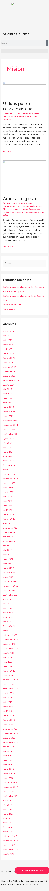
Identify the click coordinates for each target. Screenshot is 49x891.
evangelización (28, 206)
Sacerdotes (32, 116)
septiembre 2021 (11, 595)
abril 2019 (7, 711)
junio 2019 (7, 702)
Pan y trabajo (9, 309)
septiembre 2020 (11, 648)
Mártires (35, 113)
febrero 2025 (9, 411)
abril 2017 (7, 818)
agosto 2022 (9, 545)
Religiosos (23, 209)
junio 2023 (7, 501)
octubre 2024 (9, 429)
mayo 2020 (8, 666)
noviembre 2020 (10, 639)
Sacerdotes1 (8, 119)
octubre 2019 (9, 684)
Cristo (18, 206)
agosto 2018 (9, 746)
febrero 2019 (9, 720)
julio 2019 (7, 697)
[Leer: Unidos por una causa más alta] (24, 90)
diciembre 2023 (10, 474)
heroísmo (27, 113)
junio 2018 (7, 755)
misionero (21, 116)
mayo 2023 (8, 505)
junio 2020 (7, 662)
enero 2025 (8, 416)
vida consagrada (29, 212)
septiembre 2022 (11, 541)
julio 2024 (7, 443)
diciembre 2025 (10, 367)
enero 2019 (8, 724)
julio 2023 (7, 496)
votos (5, 215)
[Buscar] (47, 43)
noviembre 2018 (10, 733)
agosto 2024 (9, 438)
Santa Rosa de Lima (12, 304)
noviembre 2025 (10, 371)
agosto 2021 (9, 599)
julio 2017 (7, 805)
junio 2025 (7, 393)
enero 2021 (8, 630)
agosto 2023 (9, 492)
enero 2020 (8, 675)
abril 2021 (7, 617)
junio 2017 (7, 809)
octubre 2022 (9, 536)
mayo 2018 (8, 760)
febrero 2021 (9, 626)
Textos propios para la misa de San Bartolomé (23, 287)
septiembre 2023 (11, 487)
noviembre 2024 (10, 425)
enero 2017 (8, 831)
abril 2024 (7, 456)
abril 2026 (7, 349)
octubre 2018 (9, 738)
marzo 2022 (8, 568)
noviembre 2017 (10, 787)
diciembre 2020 (10, 635)
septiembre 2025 (11, 380)
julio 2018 (7, 751)
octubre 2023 (9, 483)
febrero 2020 (9, 671)
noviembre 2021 (10, 586)
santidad (7, 212)
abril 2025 (7, 402)
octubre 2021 (9, 590)
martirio (6, 116)
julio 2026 (7, 335)
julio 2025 (7, 389)
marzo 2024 (8, 460)
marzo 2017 (8, 822)
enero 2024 (8, 469)
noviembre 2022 (10, 532)
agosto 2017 (9, 800)
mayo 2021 (8, 612)
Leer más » (8, 150)
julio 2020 (7, 657)
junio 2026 (7, 340)
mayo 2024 (8, 452)
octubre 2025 (9, 376)
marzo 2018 (8, 769)
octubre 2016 (9, 845)
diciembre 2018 (10, 729)
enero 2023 (8, 523)
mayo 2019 (8, 706)
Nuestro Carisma (16, 34)
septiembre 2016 (11, 849)
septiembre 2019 (11, 688)
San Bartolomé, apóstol (13, 291)
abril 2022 (7, 563)
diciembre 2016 (10, 836)
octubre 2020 (9, 644)
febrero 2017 (9, 827)
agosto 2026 (9, 331)
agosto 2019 (9, 693)
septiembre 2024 (11, 434)
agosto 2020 (9, 653)
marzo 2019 (8, 715)
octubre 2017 (9, 791)
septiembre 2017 (11, 796)
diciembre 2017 (10, 782)
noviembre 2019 (10, 679)
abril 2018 (7, 764)
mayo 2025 (8, 398)
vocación (41, 212)
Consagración (9, 206)
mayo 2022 (8, 559)
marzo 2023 (8, 514)
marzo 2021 (8, 621)
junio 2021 (7, 608)
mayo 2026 (8, 344)
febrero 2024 (9, 465)
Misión (13, 116)
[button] (24, 51)
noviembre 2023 (10, 478)
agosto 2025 (9, 385)
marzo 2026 (8, 353)
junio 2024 (7, 447)
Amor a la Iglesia (19, 198)
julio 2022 (7, 550)
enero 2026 (8, 362)
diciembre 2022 (10, 528)
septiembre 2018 (11, 742)
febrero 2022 (9, 572)
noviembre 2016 (10, 840)
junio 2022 (7, 554)
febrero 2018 (9, 773)
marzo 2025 (8, 407)
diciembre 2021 (10, 581)
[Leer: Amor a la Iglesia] (24, 176)
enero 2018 (8, 778)
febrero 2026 (9, 358)
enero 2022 (8, 577)
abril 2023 (7, 510)
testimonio (16, 212)
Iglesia (39, 206)
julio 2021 (7, 603)
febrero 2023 (9, 519)
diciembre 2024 (10, 420)
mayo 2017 (8, 814)
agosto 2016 (9, 854)
